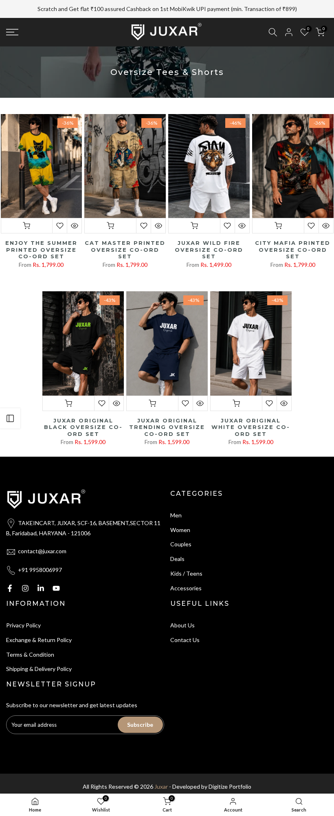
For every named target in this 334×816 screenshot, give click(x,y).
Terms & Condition (30, 644)
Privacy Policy (23, 615)
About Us (182, 615)
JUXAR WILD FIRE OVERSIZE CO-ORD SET (209, 240)
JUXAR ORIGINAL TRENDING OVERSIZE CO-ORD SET (167, 417)
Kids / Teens (186, 563)
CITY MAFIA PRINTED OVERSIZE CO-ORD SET (292, 240)
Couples (180, 534)
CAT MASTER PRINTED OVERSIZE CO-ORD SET (125, 240)
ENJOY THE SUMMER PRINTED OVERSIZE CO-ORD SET (41, 240)
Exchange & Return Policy (39, 630)
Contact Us (185, 630)
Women (180, 520)
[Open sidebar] (10, 418)
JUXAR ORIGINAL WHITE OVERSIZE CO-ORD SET (250, 417)
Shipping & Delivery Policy (39, 659)
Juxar (161, 776)
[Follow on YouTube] (56, 578)
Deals (177, 548)
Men (176, 505)
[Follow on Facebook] (9, 578)
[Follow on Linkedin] (40, 578)
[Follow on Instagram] (25, 578)
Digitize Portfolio (230, 776)
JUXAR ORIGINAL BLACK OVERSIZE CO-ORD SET (83, 417)
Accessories (186, 578)
